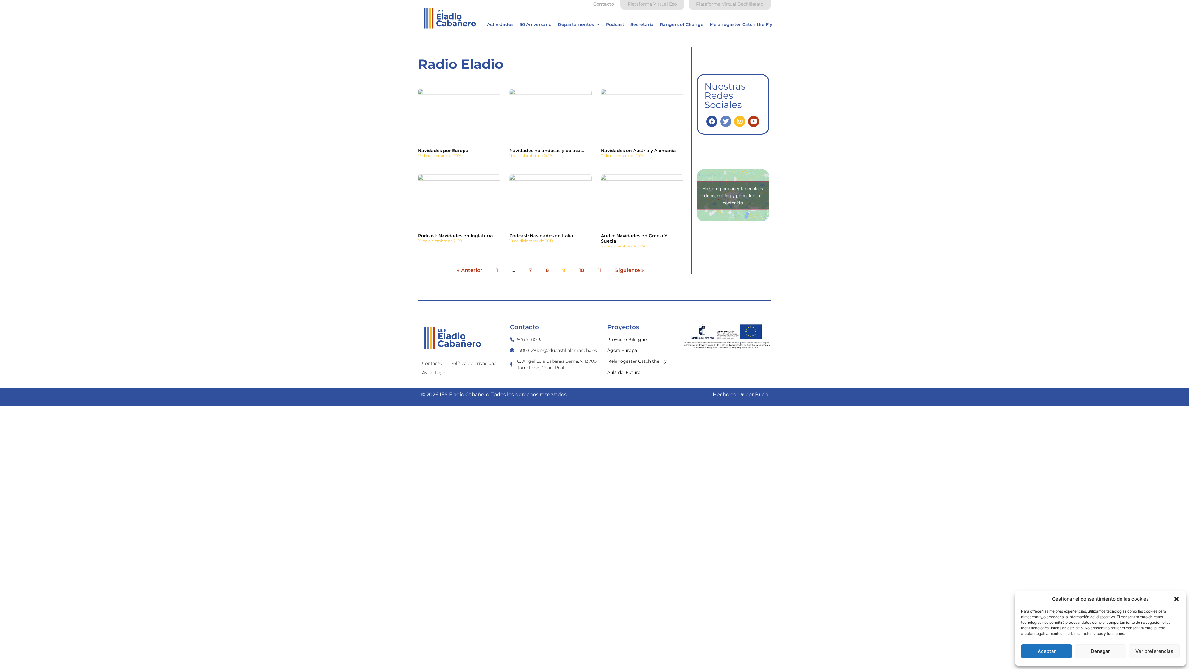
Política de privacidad (473, 363)
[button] (1177, 599)
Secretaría (642, 24)
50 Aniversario (535, 24)
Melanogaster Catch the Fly (741, 24)
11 (600, 270)
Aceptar (1047, 651)
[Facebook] (711, 121)
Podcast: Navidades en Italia (541, 235)
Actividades (500, 24)
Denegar (1100, 651)
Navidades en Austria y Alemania (638, 150)
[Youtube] (753, 121)
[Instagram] (739, 121)
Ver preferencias (1154, 651)
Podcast (615, 24)
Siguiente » (629, 270)
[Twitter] (725, 121)
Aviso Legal (434, 372)
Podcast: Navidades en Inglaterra (455, 235)
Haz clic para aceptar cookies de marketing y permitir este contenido (733, 195)
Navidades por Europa (443, 150)
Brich (761, 394)
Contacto (432, 363)
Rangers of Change (681, 24)
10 (581, 270)
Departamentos (576, 24)
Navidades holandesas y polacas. (546, 150)
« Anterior (469, 270)
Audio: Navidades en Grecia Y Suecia (634, 238)
